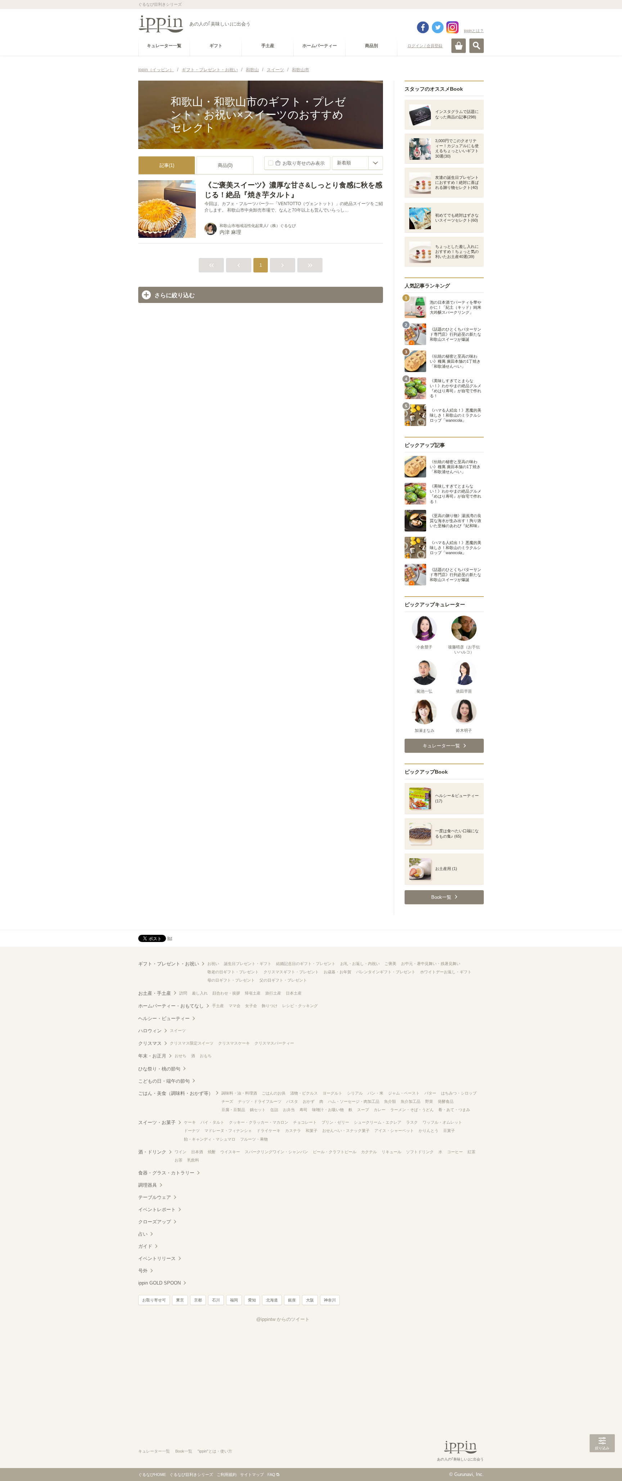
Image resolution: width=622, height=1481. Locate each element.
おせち (180, 1056)
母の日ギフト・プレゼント (231, 980)
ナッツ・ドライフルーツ (259, 1101)
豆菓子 (449, 1130)
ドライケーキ (268, 1130)
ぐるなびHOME (152, 1474)
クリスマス (150, 1043)
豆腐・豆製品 (233, 1110)
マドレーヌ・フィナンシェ (228, 1130)
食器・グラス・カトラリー (166, 1173)
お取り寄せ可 (154, 1300)
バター (430, 1093)
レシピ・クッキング (300, 1006)
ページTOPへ (602, 1465)
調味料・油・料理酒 (239, 1093)
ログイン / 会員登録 (424, 46)
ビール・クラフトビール (334, 1152)
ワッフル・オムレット (442, 1122)
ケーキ (190, 1122)
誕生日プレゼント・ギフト (247, 963)
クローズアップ (154, 1221)
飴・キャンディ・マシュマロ (209, 1139)
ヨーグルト (332, 1093)
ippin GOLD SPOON (159, 1283)
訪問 (183, 993)
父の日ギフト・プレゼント (283, 980)
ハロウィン (150, 1030)
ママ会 (234, 1006)
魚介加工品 (410, 1101)
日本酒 (197, 1152)
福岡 (234, 1300)
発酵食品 (446, 1101)
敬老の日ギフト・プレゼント (233, 972)
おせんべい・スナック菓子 (346, 1130)
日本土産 (294, 993)
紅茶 (471, 1152)
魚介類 (390, 1101)
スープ (363, 1110)
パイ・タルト (212, 1122)
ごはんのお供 (273, 1093)
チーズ (227, 1101)
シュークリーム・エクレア (377, 1122)
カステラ (293, 1130)
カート (458, 46)
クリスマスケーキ (234, 1043)
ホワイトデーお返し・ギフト (446, 972)
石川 (216, 1300)
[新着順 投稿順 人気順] (357, 163)
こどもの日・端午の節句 (164, 1081)
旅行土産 (273, 993)
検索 (476, 46)
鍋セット (258, 1110)
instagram (452, 27)
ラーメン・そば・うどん (412, 1110)
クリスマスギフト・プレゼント (291, 972)
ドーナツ (192, 1130)
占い (143, 1234)
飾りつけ (270, 1006)
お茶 (178, 1160)
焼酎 (212, 1152)
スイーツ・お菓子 (157, 1122)
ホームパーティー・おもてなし (171, 1006)
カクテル (369, 1152)
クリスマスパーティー (274, 1043)
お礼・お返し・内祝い (360, 963)
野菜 (429, 1101)
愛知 (252, 1300)
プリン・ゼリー (335, 1122)
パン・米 (375, 1093)
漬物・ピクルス (304, 1093)
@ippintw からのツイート (283, 1319)
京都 (198, 1300)
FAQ (271, 1474)
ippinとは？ (474, 30)
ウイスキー (230, 1152)
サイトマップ (252, 1474)
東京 (180, 1300)
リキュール (391, 1152)
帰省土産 (253, 993)
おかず (309, 1101)
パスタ (292, 1101)
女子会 (251, 1006)
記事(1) (166, 165)
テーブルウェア (154, 1197)
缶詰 (274, 1110)
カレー (380, 1110)
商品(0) (225, 165)
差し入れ (200, 993)
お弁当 (289, 1110)
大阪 (310, 1300)
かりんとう (428, 1130)
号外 (143, 1270)
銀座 (292, 1300)
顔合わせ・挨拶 (226, 993)
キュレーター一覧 (154, 1451)
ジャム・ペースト (404, 1093)
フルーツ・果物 (254, 1139)
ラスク (412, 1122)
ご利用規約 (226, 1474)
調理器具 (147, 1185)
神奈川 (330, 1300)
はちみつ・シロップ (459, 1093)
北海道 (272, 1300)
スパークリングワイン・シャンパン (276, 1152)
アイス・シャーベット (394, 1130)
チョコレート (305, 1122)
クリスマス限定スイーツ (191, 1043)
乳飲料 (193, 1160)
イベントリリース (157, 1258)
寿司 (303, 1110)
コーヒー (455, 1152)
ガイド (145, 1246)
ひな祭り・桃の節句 (159, 1069)
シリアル (355, 1093)
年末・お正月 (152, 1056)
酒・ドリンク (152, 1152)
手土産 (218, 1006)
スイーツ (178, 1030)
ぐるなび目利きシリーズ (191, 1474)
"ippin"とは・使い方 (215, 1451)
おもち (206, 1056)
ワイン (180, 1152)
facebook (423, 27)
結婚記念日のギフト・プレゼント (305, 963)
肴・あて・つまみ (454, 1110)
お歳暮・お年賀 (337, 972)
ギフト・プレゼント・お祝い (168, 963)
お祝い (213, 963)
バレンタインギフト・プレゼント (385, 972)
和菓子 (311, 1130)
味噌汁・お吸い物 (328, 1110)
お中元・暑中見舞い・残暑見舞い (430, 963)
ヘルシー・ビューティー (164, 1018)
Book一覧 (183, 1451)
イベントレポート (157, 1209)
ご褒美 (390, 963)
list (169, 938)
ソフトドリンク (420, 1152)
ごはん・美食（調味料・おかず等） (175, 1093)
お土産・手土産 (154, 993)
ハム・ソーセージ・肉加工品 (353, 1101)
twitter (438, 27)
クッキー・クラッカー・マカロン (258, 1122)
